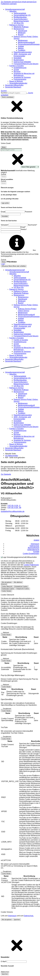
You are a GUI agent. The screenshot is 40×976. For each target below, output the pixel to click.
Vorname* (4, 225)
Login (3, 264)
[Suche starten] (27, 93)
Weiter (4, 147)
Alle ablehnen (18, 582)
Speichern (17, 919)
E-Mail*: (4, 961)
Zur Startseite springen (9, 2)
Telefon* (24, 229)
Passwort (28, 212)
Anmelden (5, 216)
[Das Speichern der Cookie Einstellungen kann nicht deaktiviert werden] (2, 659)
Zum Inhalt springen (25, 2)
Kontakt (36, 552)
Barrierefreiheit (33, 548)
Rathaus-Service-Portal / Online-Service (27, 310)
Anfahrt (36, 540)
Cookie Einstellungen (31, 553)
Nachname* (32, 225)
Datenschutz (34, 546)
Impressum (35, 544)
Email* (23, 227)
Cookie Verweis (6, 591)
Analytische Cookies (22, 589)
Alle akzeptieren (7, 582)
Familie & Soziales (21, 340)
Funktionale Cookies (8, 589)
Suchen (4, 93)
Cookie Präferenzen (31, 565)
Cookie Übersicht (7, 586)
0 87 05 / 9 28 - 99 (14, 507)
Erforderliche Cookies (21, 586)
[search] (16, 93)
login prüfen (5, 203)
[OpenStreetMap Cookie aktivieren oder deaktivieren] (2, 709)
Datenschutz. (29, 916)
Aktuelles (17, 276)
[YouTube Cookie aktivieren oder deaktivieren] (2, 737)
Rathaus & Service (21, 291)
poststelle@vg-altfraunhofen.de (12, 511)
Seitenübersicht (33, 550)
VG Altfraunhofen (11, 456)
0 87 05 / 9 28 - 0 (14, 506)
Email (3, 212)
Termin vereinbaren (7, 97)
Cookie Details (6, 635)
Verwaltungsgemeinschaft (19, 272)
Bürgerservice (23, 297)
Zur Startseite (6, 474)
